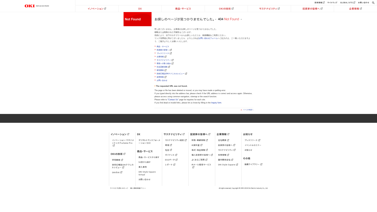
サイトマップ (332, 2)
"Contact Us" (173, 99)
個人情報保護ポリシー (138, 188)
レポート (169, 164)
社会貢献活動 (162, 67)
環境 (167, 145)
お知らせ (248, 134)
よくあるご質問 (198, 159)
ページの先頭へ (248, 110)
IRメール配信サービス (201, 164)
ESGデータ (170, 159)
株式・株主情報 (198, 150)
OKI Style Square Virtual (147, 173)
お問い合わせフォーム (208, 38)
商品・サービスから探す (149, 157)
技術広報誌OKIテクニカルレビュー (170, 74)
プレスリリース (163, 53)
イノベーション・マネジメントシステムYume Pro (123, 141)
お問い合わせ (363, 2)
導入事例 (143, 166)
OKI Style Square (226, 164)
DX (140, 8)
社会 (167, 150)
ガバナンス (170, 154)
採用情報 (318, 2)
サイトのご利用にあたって (119, 188)
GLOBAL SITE (346, 2)
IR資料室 (196, 145)
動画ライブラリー (252, 164)
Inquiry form (216, 103)
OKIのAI (116, 172)
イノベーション (95, 8)
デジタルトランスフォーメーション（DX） (149, 141)
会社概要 (222, 140)
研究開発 (160, 70)
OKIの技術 (225, 8)
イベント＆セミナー (253, 145)
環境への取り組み (164, 63)
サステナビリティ (268, 8)
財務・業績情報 (198, 140)
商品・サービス (183, 8)
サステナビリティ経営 (174, 140)
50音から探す (145, 162)
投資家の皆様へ (311, 8)
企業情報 (354, 8)
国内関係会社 (224, 159)
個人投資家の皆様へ (201, 154)
